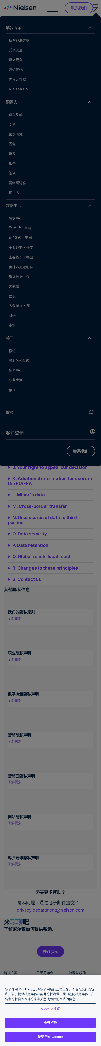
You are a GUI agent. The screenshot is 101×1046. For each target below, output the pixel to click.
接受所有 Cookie (50, 1037)
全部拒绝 (50, 1023)
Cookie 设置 (50, 1008)
